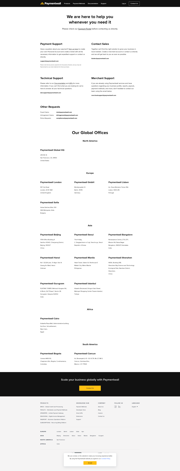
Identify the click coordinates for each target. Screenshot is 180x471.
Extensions (79, 416)
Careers (100, 413)
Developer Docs (81, 410)
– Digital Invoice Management (52, 416)
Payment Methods (79, 3)
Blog (99, 410)
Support (103, 3)
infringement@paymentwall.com (67, 115)
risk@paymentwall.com (64, 112)
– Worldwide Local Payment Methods (53, 410)
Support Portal (84, 29)
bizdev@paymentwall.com (100, 58)
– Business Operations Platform (52, 419)
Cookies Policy (105, 458)
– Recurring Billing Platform (53, 422)
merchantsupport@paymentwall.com (103, 95)
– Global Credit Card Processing (51, 407)
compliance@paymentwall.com (66, 118)
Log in (124, 3)
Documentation (93, 3)
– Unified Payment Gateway (51, 413)
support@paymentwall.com (49, 61)
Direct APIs (79, 413)
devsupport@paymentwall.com (50, 93)
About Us (101, 407)
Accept (90, 463)
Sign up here (73, 49)
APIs (71, 83)
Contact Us (134, 3)
